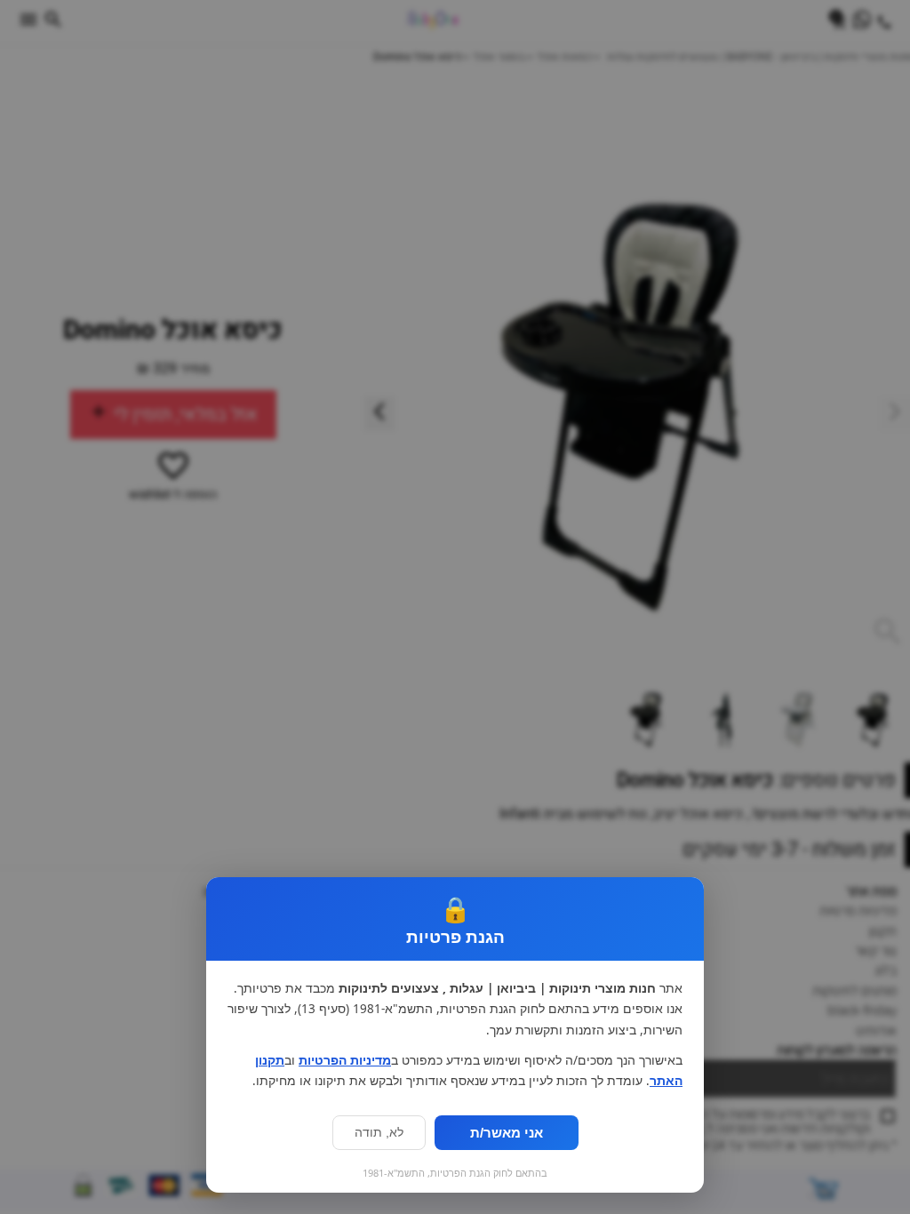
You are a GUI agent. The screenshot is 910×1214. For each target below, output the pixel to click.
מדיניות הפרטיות (345, 1060)
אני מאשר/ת (506, 1132)
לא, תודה (379, 1132)
